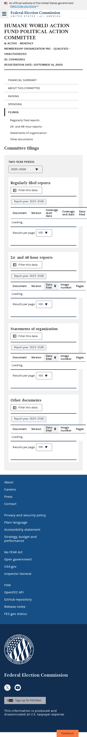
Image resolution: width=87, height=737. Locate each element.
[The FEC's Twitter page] (7, 687)
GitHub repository (18, 599)
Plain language (15, 522)
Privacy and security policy (25, 515)
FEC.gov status (15, 614)
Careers (10, 489)
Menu (4, 14)
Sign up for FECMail (28, 700)
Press (8, 497)
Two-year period (21, 162)
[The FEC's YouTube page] (18, 687)
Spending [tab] (15, 104)
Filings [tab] (13, 112)
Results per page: (24, 232)
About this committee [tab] (24, 88)
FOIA (7, 585)
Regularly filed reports (24, 120)
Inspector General (17, 574)
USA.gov (10, 566)
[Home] (38, 14)
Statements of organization (28, 133)
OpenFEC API (13, 592)
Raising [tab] (13, 96)
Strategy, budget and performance (20, 539)
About (8, 482)
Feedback (67, 733)
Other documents (21, 139)
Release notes (14, 607)
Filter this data (28, 190)
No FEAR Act (13, 552)
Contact (10, 504)
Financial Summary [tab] (22, 80)
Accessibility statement (22, 530)
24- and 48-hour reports (26, 126)
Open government (18, 559)
